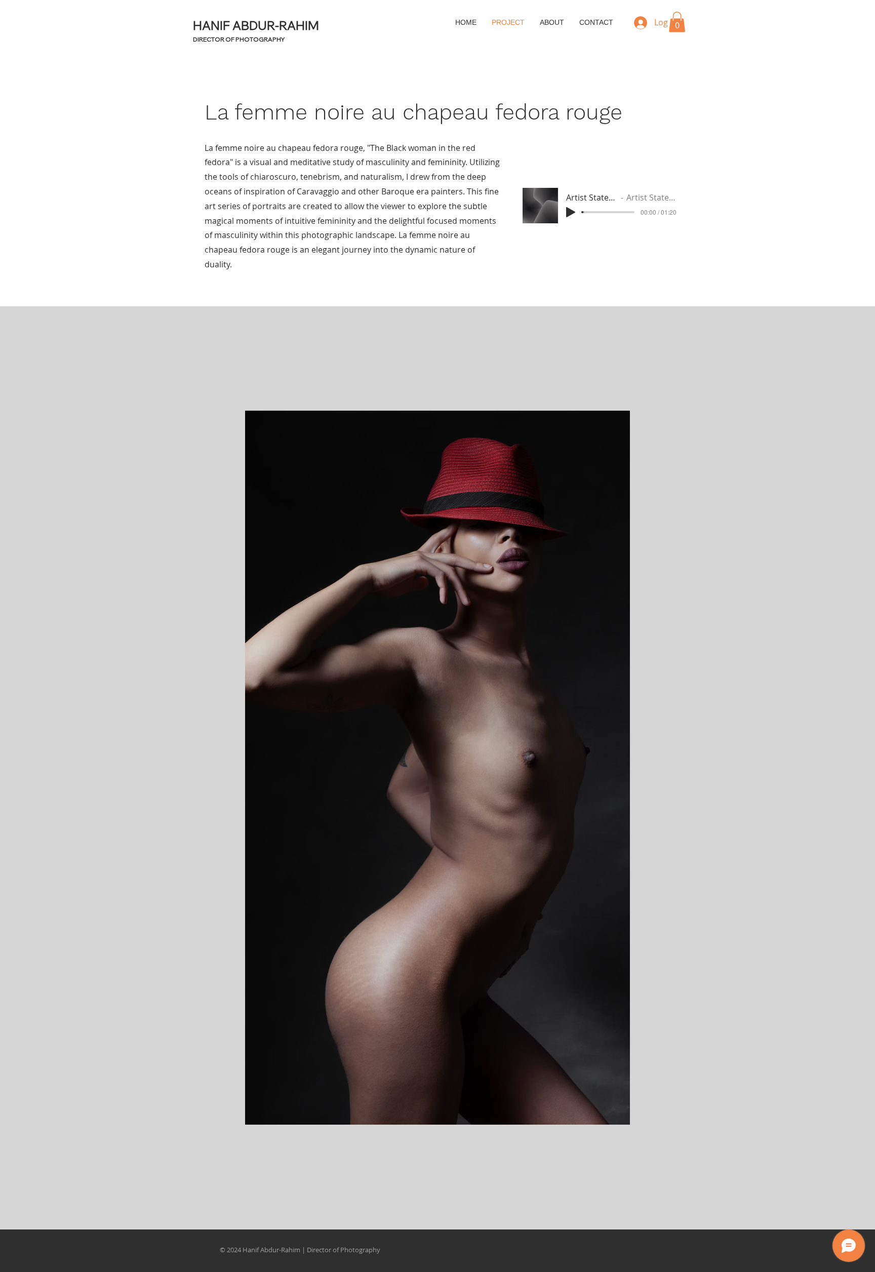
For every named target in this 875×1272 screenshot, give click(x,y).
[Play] (570, 212)
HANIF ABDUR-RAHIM (256, 25)
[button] (677, 22)
